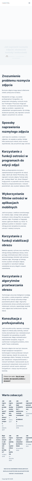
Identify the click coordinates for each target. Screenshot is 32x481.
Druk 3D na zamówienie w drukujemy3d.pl (16, 468)
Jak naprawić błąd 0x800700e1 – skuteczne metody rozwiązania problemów (19, 411)
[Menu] (29, 3)
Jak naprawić (16, 58)
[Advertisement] (16, 23)
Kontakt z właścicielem (16, 473)
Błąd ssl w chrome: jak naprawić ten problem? (4, 444)
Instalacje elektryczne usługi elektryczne (16, 471)
